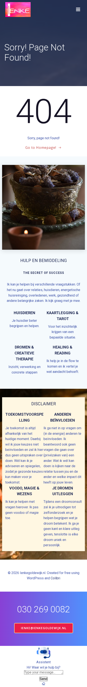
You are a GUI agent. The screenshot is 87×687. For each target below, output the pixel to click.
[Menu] (78, 9)
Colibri (55, 578)
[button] (43, 652)
